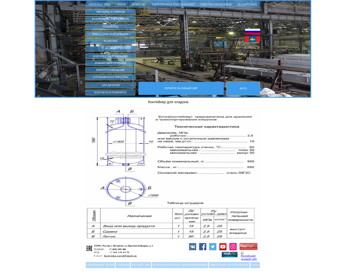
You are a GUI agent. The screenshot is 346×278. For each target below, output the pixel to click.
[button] (138, 4)
